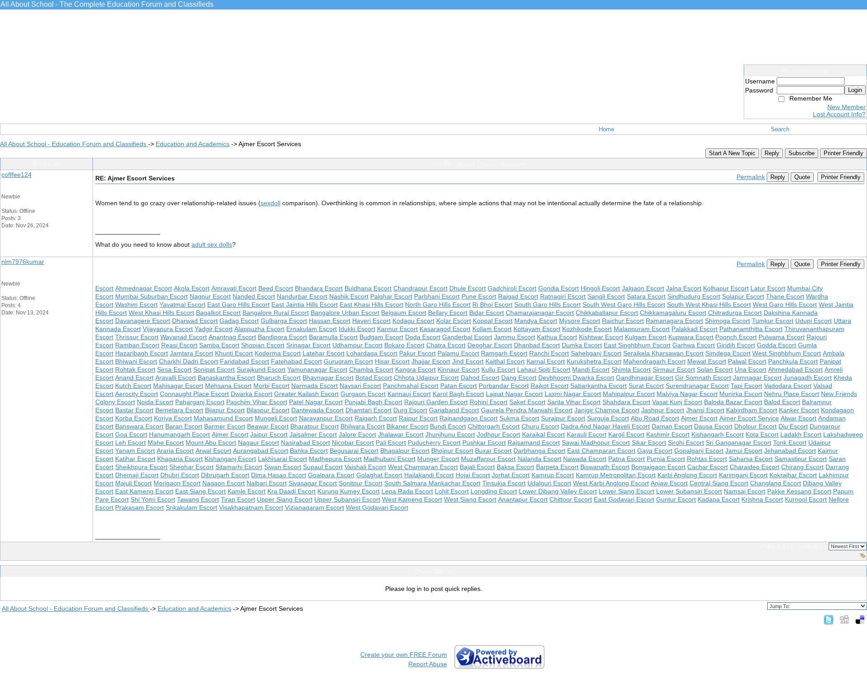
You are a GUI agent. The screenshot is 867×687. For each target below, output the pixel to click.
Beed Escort (275, 288)
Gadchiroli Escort (512, 288)
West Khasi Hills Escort (161, 312)
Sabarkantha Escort (598, 385)
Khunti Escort (234, 353)
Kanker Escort (799, 410)
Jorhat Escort (511, 475)
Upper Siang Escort (284, 499)
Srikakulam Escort (191, 507)
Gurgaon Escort (363, 393)
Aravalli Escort (175, 377)
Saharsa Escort (751, 458)
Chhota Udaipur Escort (426, 377)
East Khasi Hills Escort (371, 304)
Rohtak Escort (135, 369)
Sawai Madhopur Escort (596, 442)
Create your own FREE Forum (403, 654)
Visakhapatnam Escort (251, 507)
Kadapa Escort (719, 499)
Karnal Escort (546, 361)
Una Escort (750, 369)
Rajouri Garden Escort (436, 402)
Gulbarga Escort (284, 320)
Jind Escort (468, 361)
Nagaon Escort (223, 483)
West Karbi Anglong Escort (611, 483)
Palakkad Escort (694, 328)
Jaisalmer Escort (313, 434)
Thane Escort (785, 296)
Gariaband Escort (454, 410)
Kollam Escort (492, 328)
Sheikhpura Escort (141, 466)
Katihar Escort (135, 458)
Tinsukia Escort (504, 483)
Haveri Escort (371, 320)
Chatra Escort (446, 345)
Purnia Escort (666, 458)
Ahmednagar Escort (143, 288)
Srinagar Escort (308, 345)
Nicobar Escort (353, 442)
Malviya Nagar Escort (687, 393)
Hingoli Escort (600, 288)
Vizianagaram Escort (314, 507)
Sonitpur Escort (360, 483)
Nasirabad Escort (305, 442)
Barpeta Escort (557, 466)
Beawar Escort (268, 426)
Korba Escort (133, 418)
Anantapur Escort (523, 499)
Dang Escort (518, 377)
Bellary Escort (447, 312)
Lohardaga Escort (371, 353)
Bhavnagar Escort (328, 377)
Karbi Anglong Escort (687, 475)
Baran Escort (183, 426)
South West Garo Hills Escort (624, 304)
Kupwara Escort (690, 337)
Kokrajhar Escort (793, 475)
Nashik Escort (348, 296)
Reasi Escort (179, 345)
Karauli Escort (586, 434)
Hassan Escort (329, 320)
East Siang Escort (200, 491)
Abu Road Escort (655, 418)
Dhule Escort (467, 288)
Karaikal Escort (543, 434)
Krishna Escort (762, 499)
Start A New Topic (732, 153)
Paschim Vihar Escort (256, 402)
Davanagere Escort (142, 320)
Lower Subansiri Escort (689, 491)
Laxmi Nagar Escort (573, 393)
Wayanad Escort (183, 337)
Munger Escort (438, 458)
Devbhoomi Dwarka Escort (576, 377)
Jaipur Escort (269, 434)
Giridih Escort (736, 345)
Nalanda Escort (539, 458)
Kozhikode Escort (587, 328)
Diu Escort (793, 426)
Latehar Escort (324, 353)
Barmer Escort (224, 426)
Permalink (750, 176)
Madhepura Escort (335, 458)
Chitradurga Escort (735, 312)
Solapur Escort (743, 296)
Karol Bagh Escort (458, 393)
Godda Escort (776, 345)
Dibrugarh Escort (225, 475)
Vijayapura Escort (168, 328)
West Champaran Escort (423, 466)
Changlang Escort (775, 483)
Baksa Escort (515, 466)
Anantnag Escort (232, 337)
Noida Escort (155, 402)
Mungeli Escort (276, 418)
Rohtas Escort (707, 458)
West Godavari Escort (377, 507)
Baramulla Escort (333, 337)
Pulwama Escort (782, 337)
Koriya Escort (173, 418)
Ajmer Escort (699, 418)
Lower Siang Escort (626, 491)
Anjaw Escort (669, 483)
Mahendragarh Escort (654, 361)
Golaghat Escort (379, 475)
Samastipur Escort (800, 458)
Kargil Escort (626, 434)
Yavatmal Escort (182, 304)
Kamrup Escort (552, 475)
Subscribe (801, 153)
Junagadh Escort (807, 377)
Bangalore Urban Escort (345, 312)
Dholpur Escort (755, 426)
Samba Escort (219, 345)
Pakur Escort (417, 353)
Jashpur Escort (662, 410)
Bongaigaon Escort (658, 466)
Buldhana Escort (368, 288)
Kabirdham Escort (751, 410)
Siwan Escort (282, 466)
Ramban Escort (137, 345)
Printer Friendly (843, 153)
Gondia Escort (558, 288)
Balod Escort (782, 402)
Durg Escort (410, 410)
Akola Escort (192, 288)
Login (855, 90)
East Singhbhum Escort (637, 345)
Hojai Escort (473, 475)
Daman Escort (672, 426)
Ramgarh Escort (504, 353)
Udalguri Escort (549, 483)
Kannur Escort (397, 328)
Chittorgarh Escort (494, 426)
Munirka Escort (740, 393)
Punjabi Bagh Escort (373, 402)
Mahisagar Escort (178, 385)
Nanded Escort (254, 296)
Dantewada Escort (317, 410)
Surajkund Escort (261, 369)
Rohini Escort (489, 402)
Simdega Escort (727, 353)
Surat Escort (646, 385)
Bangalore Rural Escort (275, 312)
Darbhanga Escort (539, 450)
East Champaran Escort (601, 450)
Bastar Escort (134, 410)
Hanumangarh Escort (179, 434)
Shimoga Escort (727, 320)
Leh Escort (130, 442)
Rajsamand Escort (534, 442)
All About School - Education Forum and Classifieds (74, 144)
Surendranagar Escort (697, 385)
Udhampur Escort (357, 345)
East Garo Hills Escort (238, 304)
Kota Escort (762, 434)
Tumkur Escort (772, 320)
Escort (104, 288)
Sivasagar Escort (313, 483)
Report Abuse (427, 664)
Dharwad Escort (195, 320)
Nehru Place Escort (791, 393)
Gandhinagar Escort (644, 377)
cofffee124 (16, 174)
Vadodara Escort (787, 385)
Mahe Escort (166, 442)
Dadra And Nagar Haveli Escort (605, 426)
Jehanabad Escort (790, 450)
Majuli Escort (133, 483)
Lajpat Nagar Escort (514, 393)
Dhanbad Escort (537, 345)
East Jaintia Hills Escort (304, 304)
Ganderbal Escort (467, 337)
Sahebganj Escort (596, 353)
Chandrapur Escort (420, 288)
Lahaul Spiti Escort (543, 369)
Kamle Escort (247, 491)
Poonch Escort (736, 337)
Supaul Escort (323, 466)
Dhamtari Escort (368, 410)
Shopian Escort (262, 345)
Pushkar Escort (484, 442)
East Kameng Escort (144, 491)
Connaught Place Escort (194, 393)
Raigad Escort (518, 296)
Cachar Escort (707, 466)
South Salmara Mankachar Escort (432, 483)
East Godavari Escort (624, 499)
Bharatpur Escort (314, 426)
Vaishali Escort (365, 466)
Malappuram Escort (642, 328)
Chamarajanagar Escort (540, 312)
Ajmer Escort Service (749, 418)
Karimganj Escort (743, 475)
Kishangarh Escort (717, 434)
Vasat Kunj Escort (677, 402)
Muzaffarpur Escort (488, 458)
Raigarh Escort (375, 418)
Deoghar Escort (489, 345)
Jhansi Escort (705, 410)
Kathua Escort (557, 337)
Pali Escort (391, 442)
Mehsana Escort (228, 385)
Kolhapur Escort (726, 288)
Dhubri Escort (179, 475)
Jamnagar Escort (757, 377)
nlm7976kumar (22, 261)
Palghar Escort (391, 296)
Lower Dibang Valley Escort (558, 491)
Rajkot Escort (550, 385)
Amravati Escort (233, 288)
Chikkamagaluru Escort (673, 312)
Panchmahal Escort (410, 385)
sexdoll (270, 203)
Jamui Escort (743, 450)
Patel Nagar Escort (316, 402)
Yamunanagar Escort (317, 369)
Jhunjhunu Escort (450, 434)
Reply (771, 153)
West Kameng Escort (412, 499)
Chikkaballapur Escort (607, 312)
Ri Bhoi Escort (492, 304)
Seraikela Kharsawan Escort (663, 353)
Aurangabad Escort (260, 450)
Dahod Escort (480, 377)
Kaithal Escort (505, 361)
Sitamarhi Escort (238, 466)
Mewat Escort (706, 361)
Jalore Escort (357, 434)
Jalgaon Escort (643, 288)
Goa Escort (131, 434)
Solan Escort (715, 369)
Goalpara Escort (331, 475)
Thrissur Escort (136, 337)
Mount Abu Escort (211, 442)
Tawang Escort (198, 499)
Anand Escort (134, 377)
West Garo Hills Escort (785, 304)
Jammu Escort (514, 337)
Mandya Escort (535, 320)
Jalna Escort (683, 288)
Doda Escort (422, 337)
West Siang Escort (470, 499)
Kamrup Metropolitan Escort (616, 475)
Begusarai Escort (354, 450)
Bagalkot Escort (218, 312)
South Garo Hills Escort (547, 304)
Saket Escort (527, 402)
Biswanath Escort (604, 466)
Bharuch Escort (279, 377)
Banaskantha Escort (226, 377)
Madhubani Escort (389, 458)
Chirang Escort (802, 466)
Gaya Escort (654, 450)
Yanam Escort (135, 450)
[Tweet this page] (828, 619)
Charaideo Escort (754, 466)
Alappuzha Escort (259, 328)
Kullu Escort (498, 369)
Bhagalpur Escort (404, 450)
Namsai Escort (744, 491)
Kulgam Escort (646, 337)
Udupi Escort (813, 320)
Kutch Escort (133, 385)
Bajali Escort (477, 466)
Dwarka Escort (251, 393)
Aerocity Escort (136, 393)
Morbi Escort (271, 385)
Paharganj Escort (199, 402)
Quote (802, 177)
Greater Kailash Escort (306, 393)
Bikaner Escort (407, 426)
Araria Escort (175, 450)
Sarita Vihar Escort (574, 402)
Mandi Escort (591, 369)
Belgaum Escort (403, 312)
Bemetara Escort (179, 410)
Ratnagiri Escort (563, 296)
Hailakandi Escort (429, 475)
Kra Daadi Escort (291, 491)
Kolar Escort (453, 320)
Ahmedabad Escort (795, 369)
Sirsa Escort (174, 369)
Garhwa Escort (693, 345)
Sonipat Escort (214, 369)
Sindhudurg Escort (693, 296)
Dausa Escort (713, 426)
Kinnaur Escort (459, 369)
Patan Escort (458, 385)
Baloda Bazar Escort (733, 402)
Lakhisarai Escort (282, 458)
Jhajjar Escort (430, 361)
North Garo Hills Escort (438, 304)
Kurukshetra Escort (594, 361)
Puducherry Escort (434, 442)
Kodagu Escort (413, 320)
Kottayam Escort (536, 328)
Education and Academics (192, 144)
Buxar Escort (493, 450)
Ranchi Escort (549, 353)
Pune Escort (478, 296)
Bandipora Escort (282, 337)
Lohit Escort (452, 491)
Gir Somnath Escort (703, 377)
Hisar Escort (392, 361)
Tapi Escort (746, 385)
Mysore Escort (579, 320)
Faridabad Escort (244, 361)
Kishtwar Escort (601, 337)
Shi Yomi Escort (153, 499)
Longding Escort (494, 491)
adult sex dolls (211, 244)
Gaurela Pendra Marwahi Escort (527, 410)
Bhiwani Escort (136, 361)
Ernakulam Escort (311, 328)
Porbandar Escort (504, 385)
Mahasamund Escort (223, 418)
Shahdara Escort (626, 402)
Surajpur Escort (563, 418)
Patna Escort (626, 458)
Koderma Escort (278, 353)
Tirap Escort (238, 499)
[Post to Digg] (844, 619)
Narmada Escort (314, 385)
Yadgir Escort (214, 328)
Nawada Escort (584, 458)
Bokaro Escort (404, 345)
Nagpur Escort (210, 296)
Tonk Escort (789, 442)
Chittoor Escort (571, 499)
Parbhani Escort (437, 296)
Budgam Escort (381, 337)
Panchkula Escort (793, 361)
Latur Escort (767, 288)
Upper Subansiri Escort (347, 499)
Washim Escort (136, 304)
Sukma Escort (519, 418)
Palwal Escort (747, 361)
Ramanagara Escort (674, 320)
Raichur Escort (623, 320)
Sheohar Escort (191, 466)
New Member (846, 107)
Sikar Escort (649, 442)
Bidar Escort (486, 312)
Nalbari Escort (267, 483)
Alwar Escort (798, 418)
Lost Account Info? (839, 114)
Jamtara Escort (191, 353)
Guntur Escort (676, 499)
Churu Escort (540, 426)
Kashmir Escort (668, 434)
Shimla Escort (631, 369)
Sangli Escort (606, 296)
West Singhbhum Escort (786, 353)
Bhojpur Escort (452, 450)
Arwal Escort (213, 450)
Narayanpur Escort (326, 418)
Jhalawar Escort (401, 434)
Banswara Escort (139, 426)
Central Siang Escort (719, 483)
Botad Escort (373, 377)
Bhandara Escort (319, 288)
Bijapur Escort (225, 410)
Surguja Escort (608, 418)
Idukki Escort (357, 328)
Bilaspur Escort (268, 410)
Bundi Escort (448, 426)
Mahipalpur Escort (629, 393)
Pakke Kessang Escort (799, 491)
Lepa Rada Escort (407, 491)
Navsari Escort (360, 385)
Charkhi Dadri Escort (188, 361)
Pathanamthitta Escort (751, 328)
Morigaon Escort (177, 483)
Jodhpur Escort (498, 434)
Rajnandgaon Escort (468, 418)
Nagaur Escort (258, 442)
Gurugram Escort (348, 361)
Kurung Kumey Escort (348, 491)
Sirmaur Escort (674, 369)
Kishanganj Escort (230, 458)
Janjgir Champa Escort (606, 410)
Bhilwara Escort (362, 426)
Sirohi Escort (686, 442)
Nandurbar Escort (302, 296)
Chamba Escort (371, 369)
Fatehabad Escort (296, 361)
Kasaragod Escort (445, 328)
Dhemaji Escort (136, 475)
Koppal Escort (493, 320)
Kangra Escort (415, 369)
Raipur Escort (418, 418)
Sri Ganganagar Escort (738, 442)
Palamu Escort (458, 353)
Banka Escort (309, 450)
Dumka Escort (582, 345)
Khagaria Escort (180, 458)
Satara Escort (646, 296)
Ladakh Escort (800, 434)
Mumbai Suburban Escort (151, 296)
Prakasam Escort (139, 507)
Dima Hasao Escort (278, 475)
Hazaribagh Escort (141, 353)
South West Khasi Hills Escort (709, 304)
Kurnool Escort (806, 499)
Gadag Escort (239, 320)
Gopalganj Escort (698, 450)
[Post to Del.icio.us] (860, 619)
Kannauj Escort (409, 393)
